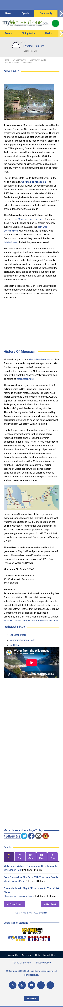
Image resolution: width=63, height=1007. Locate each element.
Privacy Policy (43, 962)
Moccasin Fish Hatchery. (31, 219)
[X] (12, 985)
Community (46, 13)
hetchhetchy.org (25, 378)
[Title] (50, 985)
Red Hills (14, 645)
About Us (13, 955)
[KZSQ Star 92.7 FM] (15, 937)
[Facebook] (22, 985)
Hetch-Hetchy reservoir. (41, 359)
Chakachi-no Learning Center (19, 896)
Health (48, 33)
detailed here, (11, 242)
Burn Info (39, 46)
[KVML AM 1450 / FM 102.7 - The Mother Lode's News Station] (32, 930)
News (8, 13)
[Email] (41, 985)
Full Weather (27, 46)
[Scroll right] (60, 13)
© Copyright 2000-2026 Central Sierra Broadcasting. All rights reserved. (31, 973)
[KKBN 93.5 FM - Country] (39, 937)
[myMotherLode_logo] (25, 23)
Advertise (26, 955)
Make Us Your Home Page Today (23, 830)
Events (8, 33)
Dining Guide (28, 33)
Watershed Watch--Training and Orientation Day (31, 866)
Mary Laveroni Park (14, 881)
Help (37, 955)
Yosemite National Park (22, 640)
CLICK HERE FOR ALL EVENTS (32, 912)
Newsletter (49, 955)
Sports (25, 13)
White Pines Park (12, 870)
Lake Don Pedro (18, 634)
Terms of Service (21, 962)
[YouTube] (31, 985)
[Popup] (55, 23)
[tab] (9, 856)
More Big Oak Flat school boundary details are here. (31, 620)
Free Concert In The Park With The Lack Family (31, 877)
